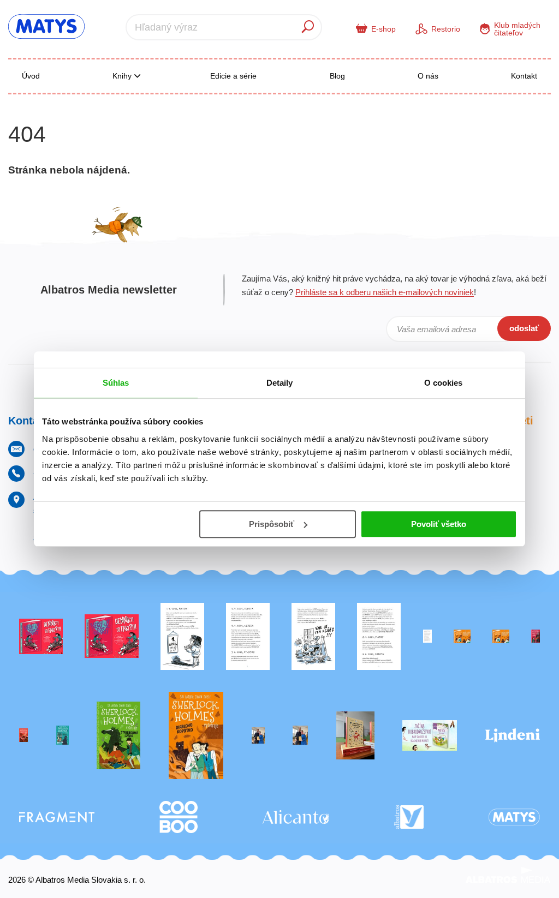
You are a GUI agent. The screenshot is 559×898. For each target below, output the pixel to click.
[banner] (46, 26)
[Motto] (41, 636)
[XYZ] (112, 636)
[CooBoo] (178, 817)
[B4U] (535, 636)
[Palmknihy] (258, 736)
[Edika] (62, 736)
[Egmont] (23, 736)
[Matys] (514, 817)
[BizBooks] (500, 636)
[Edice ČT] (118, 736)
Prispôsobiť (271, 524)
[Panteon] (196, 736)
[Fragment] (56, 817)
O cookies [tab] (443, 382)
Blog (337, 75)
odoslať (524, 328)
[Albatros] (409, 817)
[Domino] (248, 636)
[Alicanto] (296, 817)
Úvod (31, 75)
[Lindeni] (512, 736)
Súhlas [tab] (116, 382)
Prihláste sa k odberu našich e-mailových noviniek (384, 292)
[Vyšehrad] (462, 636)
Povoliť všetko (438, 524)
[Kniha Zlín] (427, 636)
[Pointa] (300, 736)
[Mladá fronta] (429, 736)
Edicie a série (233, 75)
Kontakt (524, 75)
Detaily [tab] (279, 382)
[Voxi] (182, 636)
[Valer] (355, 736)
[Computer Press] (313, 636)
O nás (428, 75)
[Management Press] (379, 636)
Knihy (123, 75)
